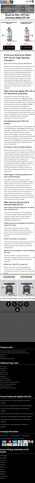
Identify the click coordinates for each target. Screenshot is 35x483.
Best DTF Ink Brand (5, 380)
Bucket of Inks (4, 372)
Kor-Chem (3, 460)
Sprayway (3, 471)
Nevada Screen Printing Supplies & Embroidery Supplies (17, 413)
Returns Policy (5, 435)
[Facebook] (8, 304)
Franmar (2, 462)
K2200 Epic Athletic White (7, 358)
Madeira (2, 474)
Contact (15, 438)
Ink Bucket (3, 370)
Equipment (3, 458)
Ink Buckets (3, 366)
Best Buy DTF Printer (5, 386)
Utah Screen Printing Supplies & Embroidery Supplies (16, 416)
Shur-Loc (2, 467)
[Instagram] (26, 304)
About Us (22, 438)
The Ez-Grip (3, 476)
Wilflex (2, 478)
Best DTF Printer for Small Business (9, 382)
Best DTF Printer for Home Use (8, 388)
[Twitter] (14, 304)
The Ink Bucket (4, 374)
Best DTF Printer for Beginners (8, 384)
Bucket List (3, 376)
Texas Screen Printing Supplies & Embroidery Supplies (16, 405)
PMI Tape (2, 465)
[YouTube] (17, 309)
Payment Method (15, 435)
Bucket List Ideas (4, 378)
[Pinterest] (20, 304)
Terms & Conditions (6, 438)
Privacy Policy (25, 435)
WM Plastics (3, 455)
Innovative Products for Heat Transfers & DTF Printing (14, 352)
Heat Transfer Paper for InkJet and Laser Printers (12, 351)
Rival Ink (2, 356)
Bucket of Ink (3, 368)
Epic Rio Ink (3, 354)
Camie (2, 469)
